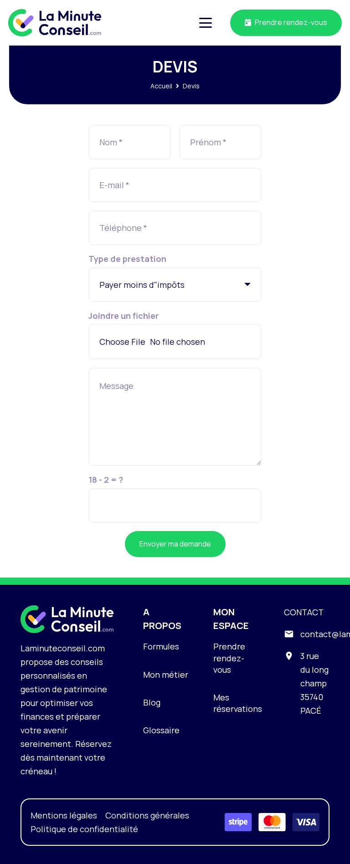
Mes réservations (237, 703)
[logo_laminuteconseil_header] (54, 22)
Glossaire (161, 730)
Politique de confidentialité (84, 828)
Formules (161, 646)
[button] (206, 22)
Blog (151, 702)
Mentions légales (64, 815)
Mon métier (165, 674)
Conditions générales (147, 815)
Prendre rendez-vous (229, 658)
